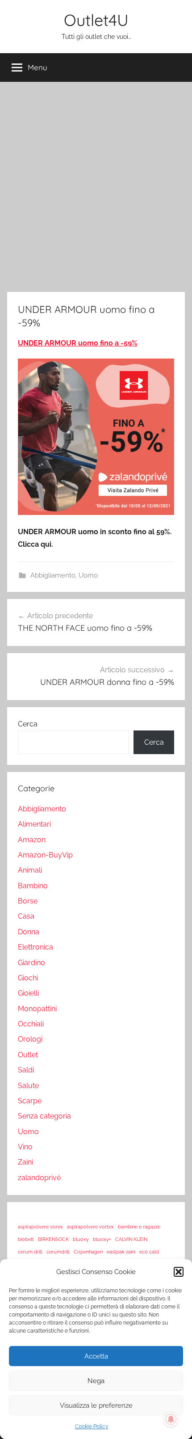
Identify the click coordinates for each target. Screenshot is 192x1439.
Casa (26, 916)
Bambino (33, 886)
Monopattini (37, 1008)
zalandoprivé (39, 1177)
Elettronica (35, 947)
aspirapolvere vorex (40, 1226)
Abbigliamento (52, 575)
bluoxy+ (102, 1239)
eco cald (149, 1251)
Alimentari (34, 824)
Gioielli (28, 993)
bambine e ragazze (139, 1226)
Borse (28, 901)
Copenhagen (88, 1251)
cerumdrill (58, 1251)
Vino (25, 1147)
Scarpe (30, 1101)
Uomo (88, 575)
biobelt (26, 1239)
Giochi (28, 978)
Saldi (26, 1070)
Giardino (31, 962)
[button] (178, 1271)
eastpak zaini (121, 1251)
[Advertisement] (96, 185)
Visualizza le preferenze (96, 1405)
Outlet (28, 1055)
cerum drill (30, 1251)
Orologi (30, 1039)
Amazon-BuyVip (45, 855)
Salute (28, 1085)
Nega (96, 1381)
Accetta (96, 1356)
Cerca (28, 724)
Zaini (25, 1162)
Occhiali (31, 1024)
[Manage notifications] (171, 1419)
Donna (28, 932)
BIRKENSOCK (53, 1239)
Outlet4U (96, 20)
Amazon (32, 840)
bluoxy (81, 1239)
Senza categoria (44, 1116)
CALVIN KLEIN (131, 1239)
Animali (30, 870)
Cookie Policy (92, 1426)
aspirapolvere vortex (90, 1226)
